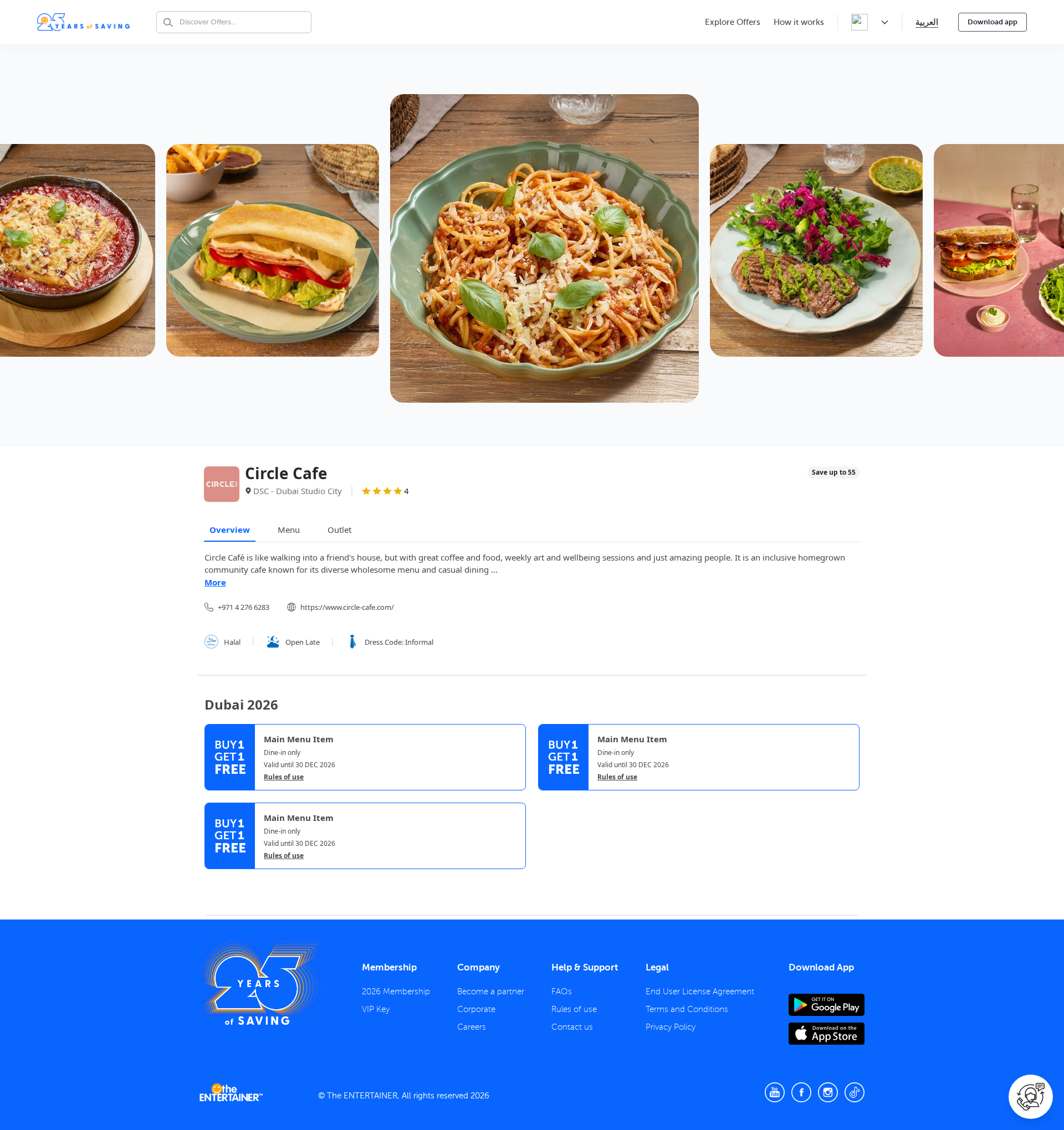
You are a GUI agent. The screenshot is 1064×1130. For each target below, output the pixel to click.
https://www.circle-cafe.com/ (347, 607)
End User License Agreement (700, 991)
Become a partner (490, 991)
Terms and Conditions (687, 1009)
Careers (471, 1027)
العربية (926, 22)
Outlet (339, 529)
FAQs (561, 991)
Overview (229, 529)
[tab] (213, 879)
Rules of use (284, 777)
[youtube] (775, 1092)
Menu (289, 529)
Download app (992, 22)
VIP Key (376, 1009)
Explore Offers (732, 22)
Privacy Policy (670, 1027)
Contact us (572, 1027)
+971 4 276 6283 (243, 607)
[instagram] (828, 1092)
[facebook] (801, 1092)
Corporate (476, 1009)
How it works (799, 22)
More (215, 582)
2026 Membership (396, 991)
